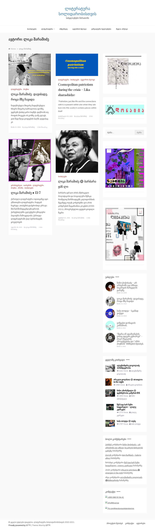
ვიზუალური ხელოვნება (101, 29)
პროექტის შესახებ (115, 523)
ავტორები (140, 523)
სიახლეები (32, 29)
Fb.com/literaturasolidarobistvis (120, 508)
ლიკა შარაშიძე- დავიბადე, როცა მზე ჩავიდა (130, 300)
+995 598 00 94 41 (115, 497)
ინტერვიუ (63, 29)
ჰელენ (108, 455)
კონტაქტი (129, 523)
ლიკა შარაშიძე (29, 127)
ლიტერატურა (47, 29)
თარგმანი (27, 185)
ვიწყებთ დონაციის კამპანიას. (126, 324)
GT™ (48, 525)
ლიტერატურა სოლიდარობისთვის (77, 11)
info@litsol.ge (113, 503)
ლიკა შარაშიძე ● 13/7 (26, 193)
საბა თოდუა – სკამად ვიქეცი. (127, 312)
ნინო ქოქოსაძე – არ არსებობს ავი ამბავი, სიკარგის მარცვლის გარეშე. (127, 287)
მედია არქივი (122, 29)
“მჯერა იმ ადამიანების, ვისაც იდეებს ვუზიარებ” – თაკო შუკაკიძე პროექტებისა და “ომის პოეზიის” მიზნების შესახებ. (130, 339)
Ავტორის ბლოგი (79, 29)
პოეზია (26, 89)
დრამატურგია (16, 185)
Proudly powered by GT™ (19, 525)
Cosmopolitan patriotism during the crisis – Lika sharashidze (75, 90)
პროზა (20, 188)
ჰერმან (108, 444)
